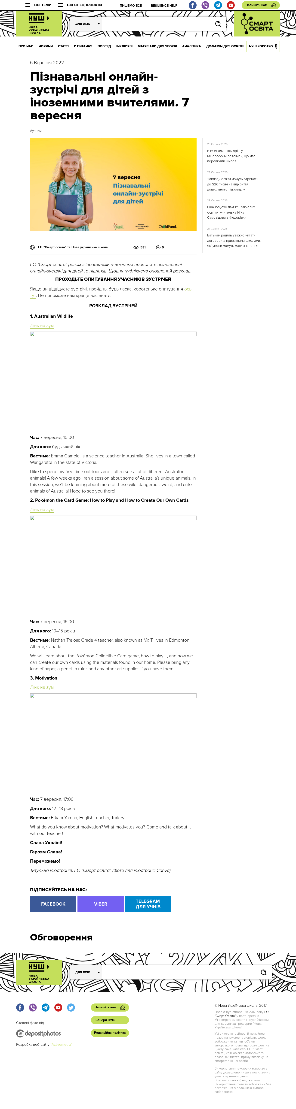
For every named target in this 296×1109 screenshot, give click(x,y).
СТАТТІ (63, 46)
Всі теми (43, 5)
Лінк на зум (42, 325)
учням (37, 131)
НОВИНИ (46, 46)
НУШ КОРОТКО (261, 46)
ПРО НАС (25, 46)
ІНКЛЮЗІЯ (124, 46)
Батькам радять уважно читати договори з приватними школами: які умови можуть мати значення (234, 240)
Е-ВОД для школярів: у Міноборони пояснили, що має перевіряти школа (231, 156)
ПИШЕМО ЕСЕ (131, 6)
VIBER (100, 904)
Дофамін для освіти (225, 46)
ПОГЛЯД (104, 46)
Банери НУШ (105, 1020)
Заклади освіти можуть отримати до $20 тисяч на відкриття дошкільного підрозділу (232, 184)
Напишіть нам (256, 5)
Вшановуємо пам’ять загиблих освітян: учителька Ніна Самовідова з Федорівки (231, 212)
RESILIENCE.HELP (164, 6)
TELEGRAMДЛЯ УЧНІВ (148, 904)
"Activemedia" (61, 1044)
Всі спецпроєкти (84, 5)
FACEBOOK (53, 904)
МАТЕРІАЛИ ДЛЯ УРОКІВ (157, 46)
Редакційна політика (110, 1033)
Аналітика (191, 46)
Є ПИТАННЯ (83, 46)
